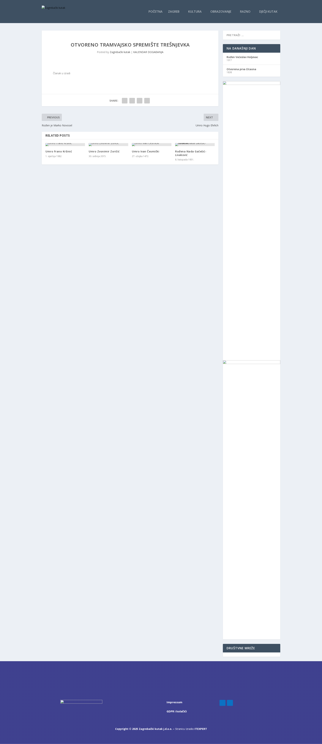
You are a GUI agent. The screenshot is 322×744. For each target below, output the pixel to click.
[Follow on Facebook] (222, 703)
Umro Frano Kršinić (58, 151)
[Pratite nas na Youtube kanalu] (229, 654)
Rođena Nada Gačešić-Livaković (190, 153)
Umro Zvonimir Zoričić (104, 151)
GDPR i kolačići (177, 711)
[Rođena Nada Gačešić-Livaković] (195, 144)
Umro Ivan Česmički (145, 151)
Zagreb (173, 12)
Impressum (174, 702)
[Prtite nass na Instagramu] (227, 654)
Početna (155, 12)
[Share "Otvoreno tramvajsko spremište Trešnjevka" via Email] (147, 100)
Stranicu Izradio (191, 729)
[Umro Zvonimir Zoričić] (108, 144)
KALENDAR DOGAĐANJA (148, 52)
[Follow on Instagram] (230, 703)
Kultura (195, 12)
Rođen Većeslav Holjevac (242, 57)
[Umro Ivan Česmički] (151, 144)
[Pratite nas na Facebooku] (224, 654)
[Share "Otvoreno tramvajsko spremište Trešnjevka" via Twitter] (132, 100)
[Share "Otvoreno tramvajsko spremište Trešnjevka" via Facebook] (124, 100)
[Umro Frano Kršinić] (65, 144)
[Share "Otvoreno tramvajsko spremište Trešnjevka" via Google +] (139, 100)
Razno (245, 12)
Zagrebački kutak (120, 52)
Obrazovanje (220, 12)
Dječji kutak (268, 12)
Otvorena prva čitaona (241, 69)
